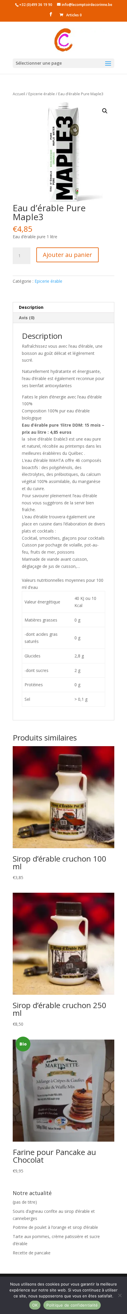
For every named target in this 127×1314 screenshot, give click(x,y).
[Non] (120, 1295)
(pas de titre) (25, 1202)
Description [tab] (31, 307)
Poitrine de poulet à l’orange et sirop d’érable (55, 1227)
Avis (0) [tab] (27, 317)
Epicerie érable (41, 93)
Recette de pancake (32, 1253)
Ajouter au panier (67, 255)
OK (35, 1305)
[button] (105, 111)
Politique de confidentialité (72, 1305)
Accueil (19, 93)
